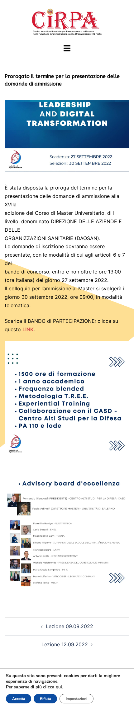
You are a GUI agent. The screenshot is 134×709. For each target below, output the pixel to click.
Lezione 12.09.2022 (64, 644)
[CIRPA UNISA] (67, 21)
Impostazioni (76, 698)
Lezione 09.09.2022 (69, 626)
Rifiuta (45, 698)
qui (59, 687)
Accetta (18, 698)
